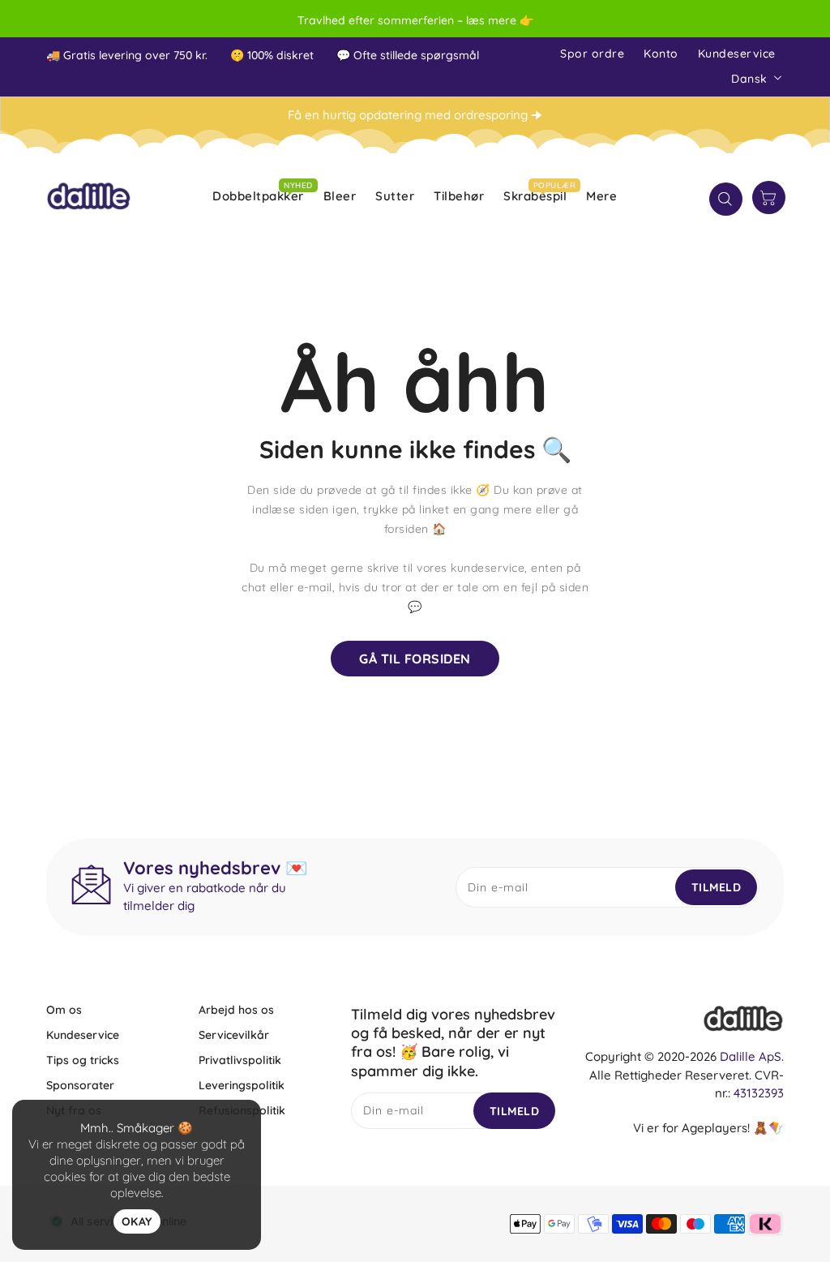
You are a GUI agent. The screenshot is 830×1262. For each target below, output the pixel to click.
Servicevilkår (234, 1035)
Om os (64, 1009)
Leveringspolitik (242, 1085)
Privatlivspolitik (240, 1060)
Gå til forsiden (415, 658)
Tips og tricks (82, 1060)
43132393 (759, 1093)
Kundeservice (737, 53)
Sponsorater (80, 1085)
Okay (137, 1221)
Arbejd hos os (236, 1009)
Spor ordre (592, 53)
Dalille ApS (750, 1056)
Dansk (749, 78)
